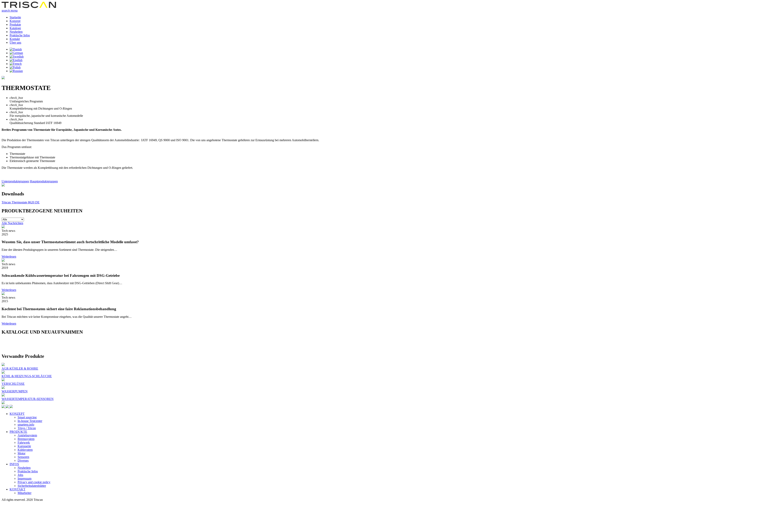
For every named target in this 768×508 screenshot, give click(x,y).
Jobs (20, 475)
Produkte (15, 24)
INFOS (14, 464)
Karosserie (24, 446)
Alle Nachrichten (12, 223)
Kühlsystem (25, 449)
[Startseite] (29, 7)
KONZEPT (17, 413)
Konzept (15, 21)
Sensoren (23, 457)
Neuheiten (16, 31)
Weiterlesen (9, 256)
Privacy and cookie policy (34, 482)
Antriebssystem (27, 435)
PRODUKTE (18, 431)
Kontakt (15, 39)
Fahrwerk (24, 442)
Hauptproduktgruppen (44, 181)
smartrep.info (26, 424)
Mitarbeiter (24, 493)
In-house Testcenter (30, 421)
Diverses (23, 460)
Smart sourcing (27, 417)
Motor (21, 453)
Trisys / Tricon (27, 428)
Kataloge (15, 28)
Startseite (15, 17)
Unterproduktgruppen (15, 181)
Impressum (24, 478)
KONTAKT (17, 489)
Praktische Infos (20, 35)
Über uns (15, 42)
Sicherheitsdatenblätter (32, 485)
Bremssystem (26, 439)
